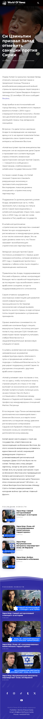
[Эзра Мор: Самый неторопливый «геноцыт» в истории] (8, 516)
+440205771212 (24, 714)
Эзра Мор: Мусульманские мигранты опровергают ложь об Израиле (28, 545)
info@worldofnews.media (23, 712)
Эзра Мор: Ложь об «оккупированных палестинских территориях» (25, 529)
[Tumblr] (28, 693)
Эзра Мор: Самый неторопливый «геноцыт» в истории (26, 513)
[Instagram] (14, 693)
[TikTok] (21, 693)
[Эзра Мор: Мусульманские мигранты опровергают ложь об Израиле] (8, 547)
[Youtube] (21, 700)
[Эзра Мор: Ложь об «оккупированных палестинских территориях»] (8, 531)
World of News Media (25, 710)
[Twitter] (35, 693)
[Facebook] (7, 693)
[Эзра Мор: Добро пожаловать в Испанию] (8, 562)
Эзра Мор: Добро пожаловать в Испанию (27, 558)
